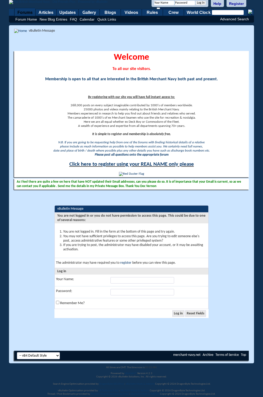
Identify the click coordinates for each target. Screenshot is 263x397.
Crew (173, 12)
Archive (208, 355)
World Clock (199, 12)
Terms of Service (227, 355)
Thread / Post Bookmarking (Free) (110, 394)
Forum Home (26, 19)
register (126, 263)
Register (236, 4)
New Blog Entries (53, 19)
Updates (67, 12)
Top (243, 355)
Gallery (89, 12)
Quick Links (106, 19)
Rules (152, 12)
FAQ (73, 19)
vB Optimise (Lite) (108, 390)
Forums (25, 12)
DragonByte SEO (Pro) (111, 384)
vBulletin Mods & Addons (140, 384)
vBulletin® (131, 373)
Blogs (110, 12)
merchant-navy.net (187, 355)
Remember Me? (72, 303)
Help (217, 4)
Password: (64, 291)
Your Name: (65, 279)
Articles (46, 12)
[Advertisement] (131, 42)
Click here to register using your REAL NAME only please (131, 164)
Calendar (87, 19)
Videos (131, 12)
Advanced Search (234, 19)
